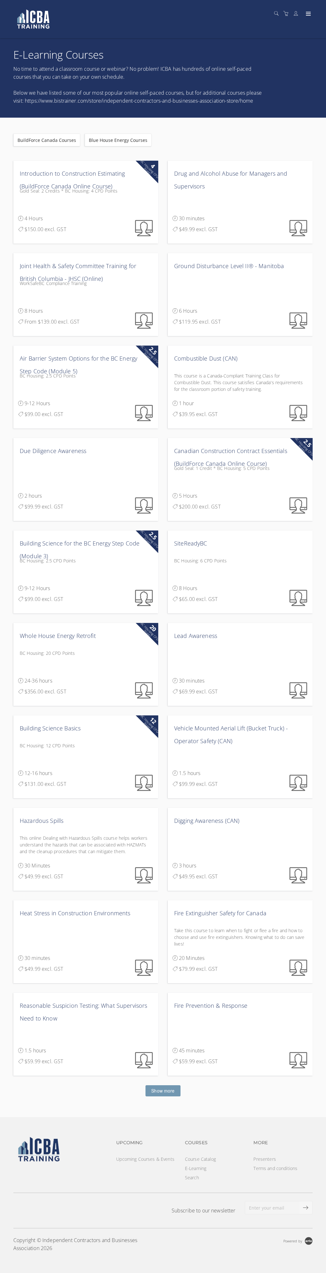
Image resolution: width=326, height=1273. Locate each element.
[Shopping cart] (287, 14)
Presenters (264, 1159)
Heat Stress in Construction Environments (75, 913)
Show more (162, 1090)
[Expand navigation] (308, 14)
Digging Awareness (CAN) (206, 820)
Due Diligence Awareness (53, 451)
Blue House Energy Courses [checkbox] (118, 140)
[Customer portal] (297, 13)
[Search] (278, 14)
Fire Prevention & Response (211, 1005)
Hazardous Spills (41, 820)
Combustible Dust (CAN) (205, 358)
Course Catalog (200, 1159)
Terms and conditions (275, 1168)
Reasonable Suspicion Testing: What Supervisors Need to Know (83, 1012)
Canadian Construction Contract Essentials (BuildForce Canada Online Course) (230, 457)
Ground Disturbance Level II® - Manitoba (229, 266)
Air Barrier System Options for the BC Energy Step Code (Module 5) (78, 365)
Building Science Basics (50, 728)
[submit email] (306, 1207)
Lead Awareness (195, 636)
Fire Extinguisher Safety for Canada (220, 913)
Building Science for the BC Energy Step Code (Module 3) (79, 549)
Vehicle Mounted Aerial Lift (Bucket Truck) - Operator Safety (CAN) (231, 734)
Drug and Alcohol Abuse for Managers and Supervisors (230, 180)
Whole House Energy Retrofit (58, 636)
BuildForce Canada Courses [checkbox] (47, 140)
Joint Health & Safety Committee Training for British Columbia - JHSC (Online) (78, 272)
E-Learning (195, 1168)
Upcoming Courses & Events (145, 1159)
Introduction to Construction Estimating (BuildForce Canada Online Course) (72, 180)
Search (192, 1177)
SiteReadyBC (190, 543)
